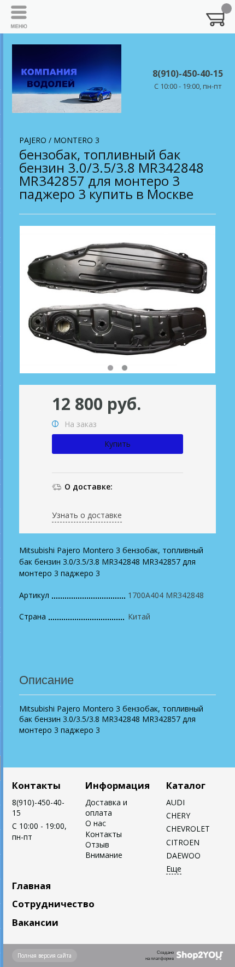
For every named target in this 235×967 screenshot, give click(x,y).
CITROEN (182, 842)
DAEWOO (183, 855)
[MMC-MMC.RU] (66, 78)
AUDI (175, 802)
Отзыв (97, 844)
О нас (95, 823)
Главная (31, 885)
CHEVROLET (188, 828)
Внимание (103, 855)
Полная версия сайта (44, 955)
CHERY (178, 815)
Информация (117, 785)
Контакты (36, 785)
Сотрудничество (53, 903)
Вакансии (35, 922)
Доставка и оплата (106, 807)
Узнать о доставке (87, 515)
